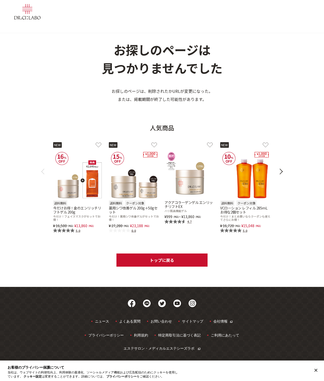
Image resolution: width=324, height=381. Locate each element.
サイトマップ (192, 321)
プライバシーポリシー (106, 335)
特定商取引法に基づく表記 (179, 335)
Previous (44, 172)
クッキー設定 (33, 376)
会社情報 (220, 321)
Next (280, 172)
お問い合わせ (161, 321)
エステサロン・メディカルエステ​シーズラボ (159, 348)
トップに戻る (162, 260)
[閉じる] (315, 370)
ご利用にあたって (225, 335)
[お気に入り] (98, 145)
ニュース (102, 321)
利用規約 (141, 335)
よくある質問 (129, 321)
